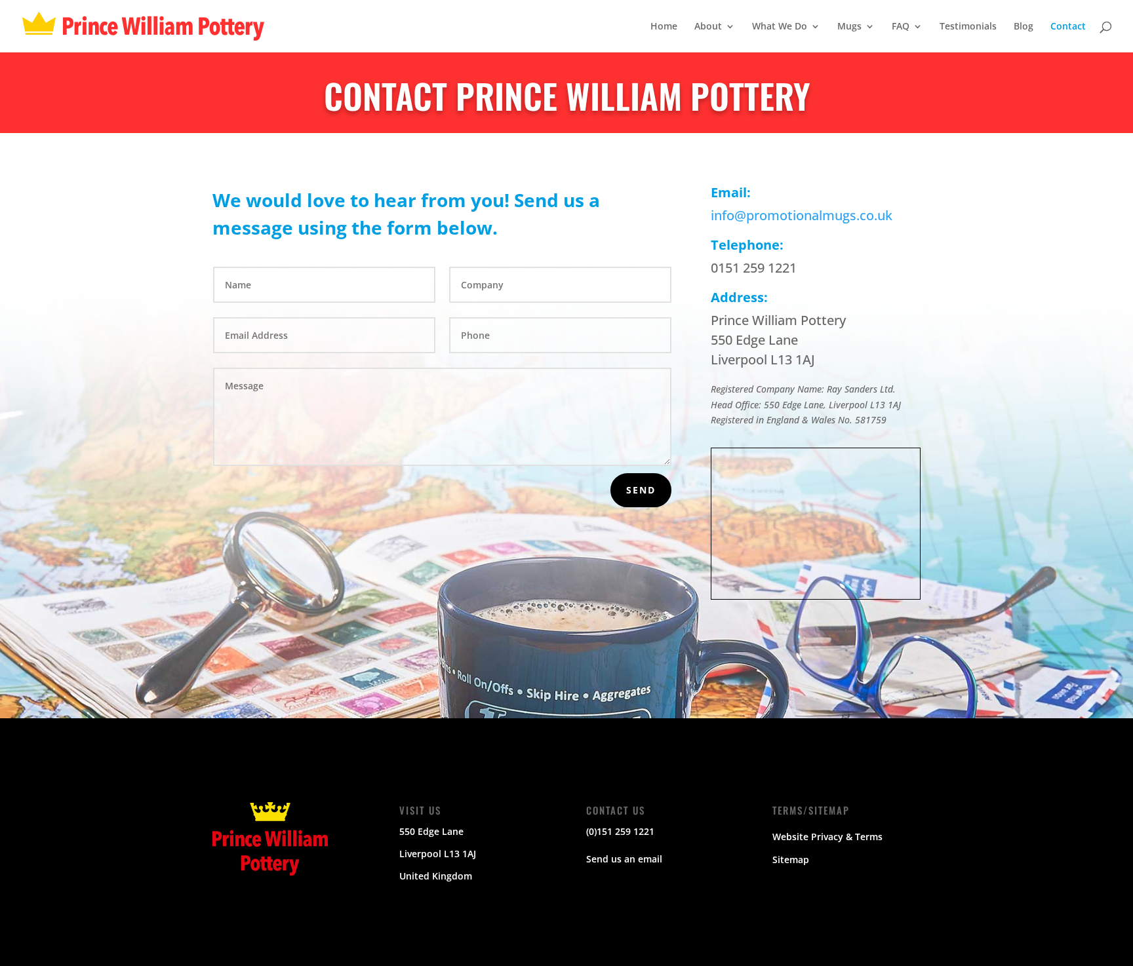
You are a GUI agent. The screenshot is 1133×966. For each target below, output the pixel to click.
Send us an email (624, 859)
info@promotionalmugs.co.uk (801, 215)
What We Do (779, 27)
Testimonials (968, 27)
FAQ (900, 27)
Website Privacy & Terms (827, 836)
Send (641, 490)
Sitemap (790, 859)
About (708, 27)
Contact (1068, 27)
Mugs (849, 27)
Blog (1023, 27)
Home (663, 27)
